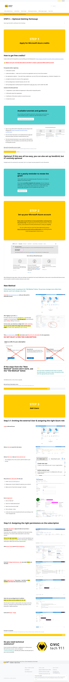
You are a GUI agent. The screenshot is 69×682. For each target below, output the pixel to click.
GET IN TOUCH (55, 667)
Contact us (55, 669)
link (16, 315)
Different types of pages (42, 11)
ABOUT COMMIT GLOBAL (29, 667)
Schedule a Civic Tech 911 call (44, 673)
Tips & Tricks (50, 11)
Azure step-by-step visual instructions (26, 119)
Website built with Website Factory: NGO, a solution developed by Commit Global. (24, 661)
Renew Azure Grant (22, 190)
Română (63, 0)
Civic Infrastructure (28, 671)
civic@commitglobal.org (9, 650)
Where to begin (23, 11)
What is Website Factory (8, 11)
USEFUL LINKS (41, 667)
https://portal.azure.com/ (13, 295)
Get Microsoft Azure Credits (44, 671)
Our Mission (27, 669)
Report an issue (17, 662)
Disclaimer (12, 662)
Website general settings (32, 11)
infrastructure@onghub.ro (14, 481)
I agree (36, 679)
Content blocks (16, 11)
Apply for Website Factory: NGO (45, 669)
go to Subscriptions (10, 335)
